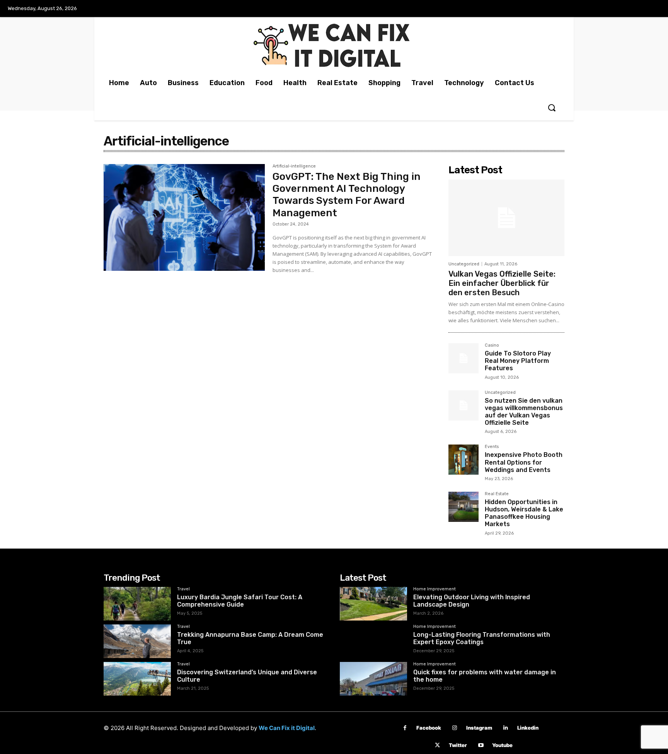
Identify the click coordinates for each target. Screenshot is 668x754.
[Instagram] (455, 728)
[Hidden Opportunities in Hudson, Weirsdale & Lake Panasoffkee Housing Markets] (463, 507)
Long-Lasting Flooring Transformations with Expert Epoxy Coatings (481, 638)
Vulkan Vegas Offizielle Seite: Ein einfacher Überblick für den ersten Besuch (502, 283)
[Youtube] (480, 745)
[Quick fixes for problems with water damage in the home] (373, 679)
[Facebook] (405, 728)
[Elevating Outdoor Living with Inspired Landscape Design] (373, 604)
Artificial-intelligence (294, 166)
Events (492, 447)
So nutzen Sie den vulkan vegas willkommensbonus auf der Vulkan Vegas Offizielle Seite (524, 412)
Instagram (479, 728)
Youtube (502, 745)
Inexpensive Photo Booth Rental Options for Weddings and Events (523, 462)
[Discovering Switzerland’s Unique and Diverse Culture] (137, 679)
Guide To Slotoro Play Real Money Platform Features (518, 361)
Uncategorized (463, 264)
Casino (492, 345)
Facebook (428, 728)
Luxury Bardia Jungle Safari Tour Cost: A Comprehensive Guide (239, 600)
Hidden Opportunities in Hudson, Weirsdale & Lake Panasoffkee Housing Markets (524, 513)
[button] (551, 107)
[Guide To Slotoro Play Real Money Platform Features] (463, 358)
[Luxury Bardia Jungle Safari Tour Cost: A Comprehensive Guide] (137, 604)
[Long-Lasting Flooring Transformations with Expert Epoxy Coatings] (373, 641)
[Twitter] (437, 745)
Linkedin (527, 728)
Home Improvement (434, 589)
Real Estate (497, 494)
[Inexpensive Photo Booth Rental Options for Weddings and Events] (463, 460)
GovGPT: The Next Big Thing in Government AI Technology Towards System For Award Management (347, 195)
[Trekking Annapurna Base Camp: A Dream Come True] (137, 641)
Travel (183, 589)
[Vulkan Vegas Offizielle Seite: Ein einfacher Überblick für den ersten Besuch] (506, 218)
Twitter (458, 745)
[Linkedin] (506, 728)
